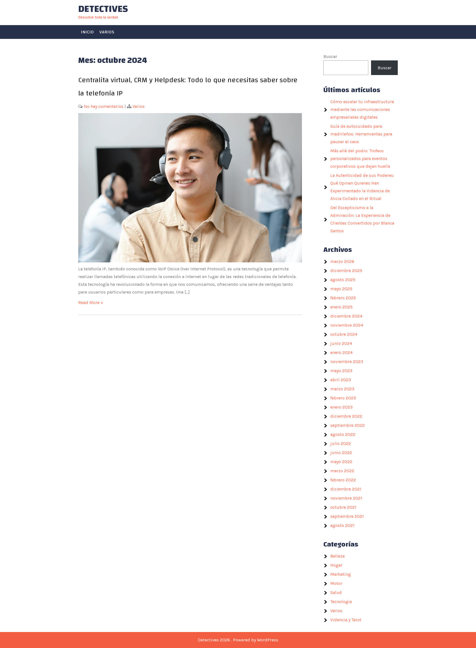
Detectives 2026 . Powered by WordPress (238, 639)
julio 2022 (340, 443)
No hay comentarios (103, 106)
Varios (106, 32)
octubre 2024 (343, 334)
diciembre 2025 (346, 270)
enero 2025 (341, 307)
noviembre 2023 (346, 361)
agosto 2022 (342, 434)
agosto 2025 (342, 279)
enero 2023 (341, 407)
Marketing (340, 574)
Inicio (87, 32)
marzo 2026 (342, 261)
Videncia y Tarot (345, 619)
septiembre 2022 (347, 425)
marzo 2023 (342, 388)
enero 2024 (341, 352)
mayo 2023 (341, 370)
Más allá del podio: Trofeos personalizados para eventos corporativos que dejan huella (360, 158)
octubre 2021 (343, 507)
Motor (336, 583)
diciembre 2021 (345, 489)
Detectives (103, 9)
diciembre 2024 (346, 316)
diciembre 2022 (346, 416)
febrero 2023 (343, 398)
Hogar (336, 565)
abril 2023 (340, 379)
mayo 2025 (341, 288)
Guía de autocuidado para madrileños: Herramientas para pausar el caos (361, 134)
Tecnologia (341, 601)
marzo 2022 (342, 470)
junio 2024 (341, 343)
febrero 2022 (343, 479)
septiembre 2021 (347, 516)
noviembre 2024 (346, 325)
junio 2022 (341, 452)
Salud (336, 592)
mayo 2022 (341, 461)
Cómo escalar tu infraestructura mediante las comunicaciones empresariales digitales (362, 109)
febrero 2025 (343, 297)
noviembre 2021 (346, 498)
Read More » (90, 302)
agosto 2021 (342, 525)
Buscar (330, 56)
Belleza (337, 556)
